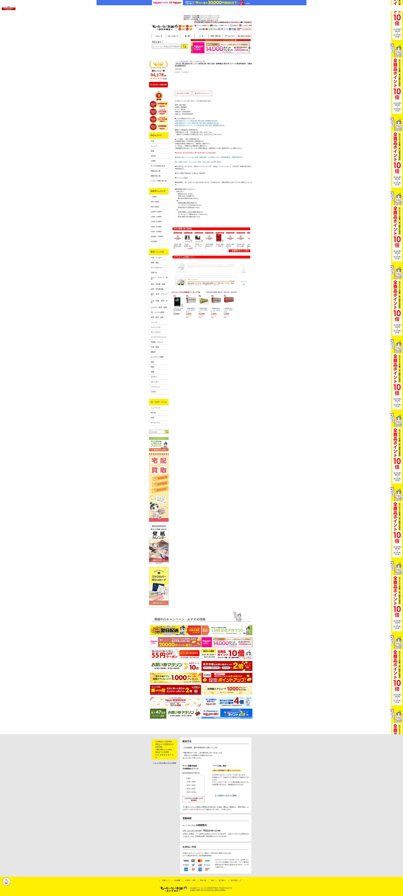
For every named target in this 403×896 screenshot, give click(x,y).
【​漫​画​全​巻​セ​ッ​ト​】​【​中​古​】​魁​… (228, 310)
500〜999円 (155, 207)
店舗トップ (166, 880)
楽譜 (152, 362)
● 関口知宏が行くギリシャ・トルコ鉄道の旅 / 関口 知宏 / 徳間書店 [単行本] (199, 125)
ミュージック (155, 408)
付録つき (154, 272)
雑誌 (152, 367)
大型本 (153, 161)
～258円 (154, 197)
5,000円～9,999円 (157, 236)
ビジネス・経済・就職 (159, 307)
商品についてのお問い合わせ (186, 101)
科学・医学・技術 (157, 317)
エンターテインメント (159, 337)
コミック (154, 146)
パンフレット (155, 387)
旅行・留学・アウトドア (159, 295)
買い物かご (222, 880)
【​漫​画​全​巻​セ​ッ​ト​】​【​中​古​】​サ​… (190, 310)
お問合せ (235, 25)
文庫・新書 (155, 347)
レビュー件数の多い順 (159, 181)
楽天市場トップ (236, 880)
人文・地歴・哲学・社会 (159, 301)
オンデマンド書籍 (157, 357)
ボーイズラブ (155, 332)
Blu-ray (153, 413)
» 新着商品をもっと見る (240, 251)
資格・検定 (155, 262)
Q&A (212, 880)
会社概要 (177, 880)
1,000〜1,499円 (156, 212)
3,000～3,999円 (156, 227)
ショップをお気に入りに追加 (164, 763)
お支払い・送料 (190, 880)
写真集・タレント (157, 342)
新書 (152, 151)
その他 (153, 392)
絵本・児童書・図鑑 (158, 284)
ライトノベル (155, 327)
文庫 (152, 141)
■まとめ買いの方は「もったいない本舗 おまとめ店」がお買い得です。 (199, 162)
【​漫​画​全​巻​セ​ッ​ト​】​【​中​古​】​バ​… (215, 310)
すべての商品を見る (158, 166)
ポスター (154, 377)
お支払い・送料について (221, 25)
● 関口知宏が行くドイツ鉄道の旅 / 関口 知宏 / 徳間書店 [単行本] (196, 121)
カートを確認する (203, 25)
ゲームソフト (155, 423)
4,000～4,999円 (156, 231)
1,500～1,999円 (156, 217)
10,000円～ (155, 241)
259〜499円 (155, 202)
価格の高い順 (155, 176)
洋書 (152, 372)
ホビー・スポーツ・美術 (159, 278)
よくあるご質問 (247, 25)
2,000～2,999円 (156, 221)
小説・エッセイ (156, 257)
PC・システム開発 (157, 312)
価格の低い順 (155, 171)
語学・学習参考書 (157, 289)
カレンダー (155, 382)
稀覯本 (153, 352)
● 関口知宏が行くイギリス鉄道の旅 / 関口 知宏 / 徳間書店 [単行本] (197, 123)
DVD (152, 418)
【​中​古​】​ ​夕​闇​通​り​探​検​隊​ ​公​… (178, 310)
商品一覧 (203, 880)
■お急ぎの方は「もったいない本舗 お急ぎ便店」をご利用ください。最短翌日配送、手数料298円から (209, 157)
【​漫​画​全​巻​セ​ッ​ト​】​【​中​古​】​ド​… (203, 310)
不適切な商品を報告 (204, 101)
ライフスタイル (156, 267)
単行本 (153, 156)
